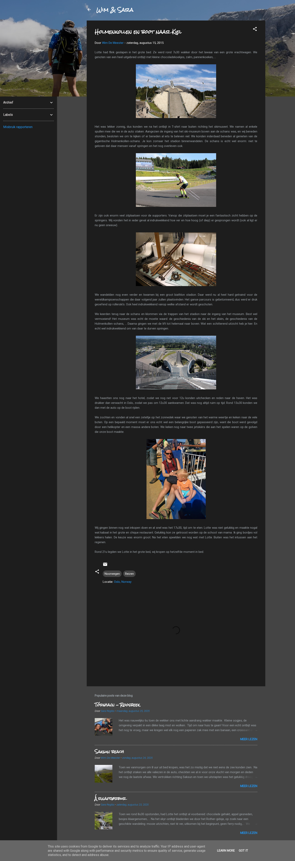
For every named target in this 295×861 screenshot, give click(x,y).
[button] (254, 30)
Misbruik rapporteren (18, 127)
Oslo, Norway (122, 582)
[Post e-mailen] (105, 566)
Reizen (129, 574)
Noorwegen (112, 574)
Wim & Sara (114, 9)
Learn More (226, 850)
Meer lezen (248, 739)
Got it (243, 850)
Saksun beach (109, 751)
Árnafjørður (110, 798)
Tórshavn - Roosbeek (117, 704)
